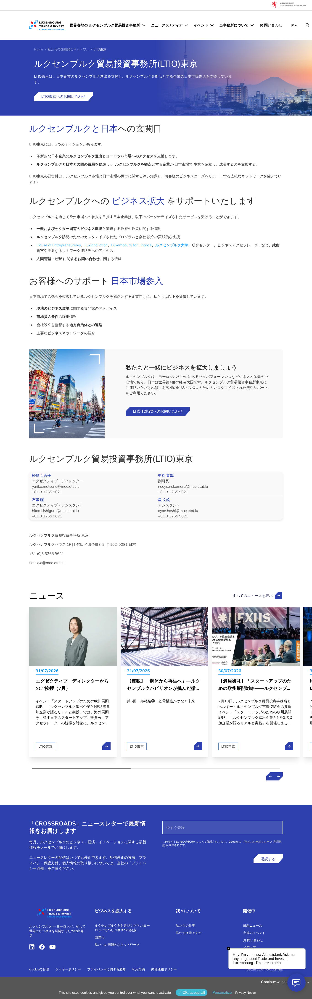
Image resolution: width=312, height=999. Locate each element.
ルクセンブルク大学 (171, 245)
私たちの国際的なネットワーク (68, 49)
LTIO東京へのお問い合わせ (63, 96)
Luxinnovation (96, 245)
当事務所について (234, 25)
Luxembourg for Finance (131, 245)
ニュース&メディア (167, 25)
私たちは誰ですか (188, 933)
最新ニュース (252, 925)
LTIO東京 (45, 746)
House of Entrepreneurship (59, 245)
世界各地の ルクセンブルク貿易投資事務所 (105, 25)
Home (38, 49)
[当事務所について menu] (252, 25)
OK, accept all (193, 992)
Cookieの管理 (39, 969)
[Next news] (279, 776)
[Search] (307, 25)
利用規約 (138, 969)
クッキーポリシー (68, 969)
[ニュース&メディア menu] (186, 25)
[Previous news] (270, 776)
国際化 (99, 937)
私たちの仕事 (185, 925)
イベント (201, 25)
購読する (268, 859)
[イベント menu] (212, 25)
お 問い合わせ (270, 25)
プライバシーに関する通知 (106, 969)
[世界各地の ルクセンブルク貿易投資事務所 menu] (143, 25)
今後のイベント (254, 933)
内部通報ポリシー (164, 969)
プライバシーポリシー (255, 841)
